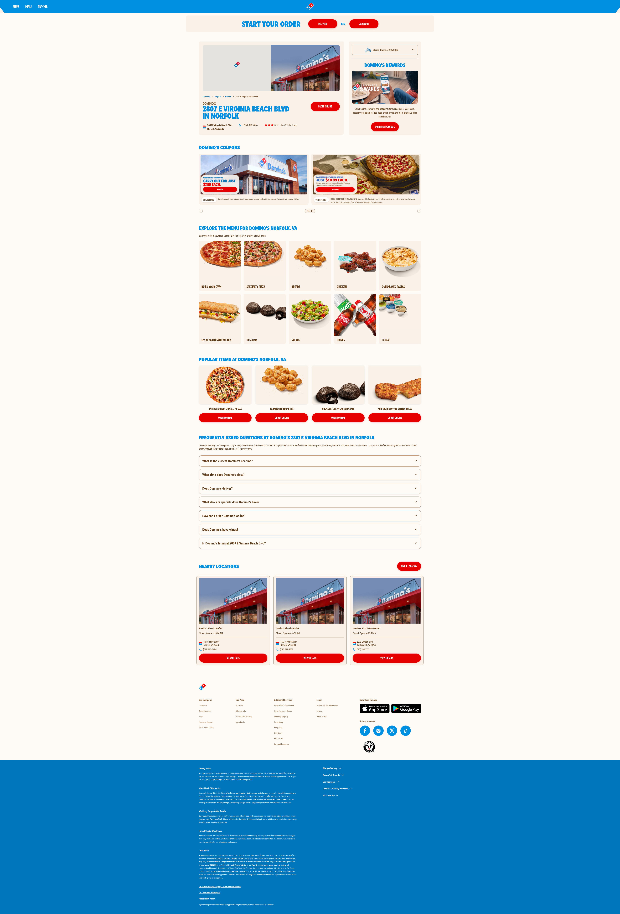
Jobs (201, 716)
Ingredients (240, 722)
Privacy (319, 711)
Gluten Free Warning (244, 716)
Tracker (43, 6)
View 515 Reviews (288, 125)
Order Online (325, 106)
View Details (233, 658)
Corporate (203, 705)
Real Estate (278, 738)
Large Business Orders (283, 711)
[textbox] (310, 447)
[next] (419, 211)
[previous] (201, 211)
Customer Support (206, 722)
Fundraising (278, 722)
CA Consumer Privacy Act (209, 892)
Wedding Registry (281, 716)
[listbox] (310, 179)
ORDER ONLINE (225, 418)
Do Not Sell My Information (327, 705)
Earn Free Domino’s (385, 127)
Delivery (322, 24)
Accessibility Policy (207, 898)
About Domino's (205, 711)
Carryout (364, 24)
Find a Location (409, 566)
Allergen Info (241, 711)
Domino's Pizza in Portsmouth (366, 628)
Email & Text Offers (206, 727)
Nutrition (239, 705)
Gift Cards (278, 732)
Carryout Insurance (281, 743)
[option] (254, 179)
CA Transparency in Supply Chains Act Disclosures (220, 886)
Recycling (278, 727)
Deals (28, 6)
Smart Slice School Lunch (284, 705)
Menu (16, 6)
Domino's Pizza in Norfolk (210, 628)
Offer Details (208, 199)
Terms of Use (321, 716)
